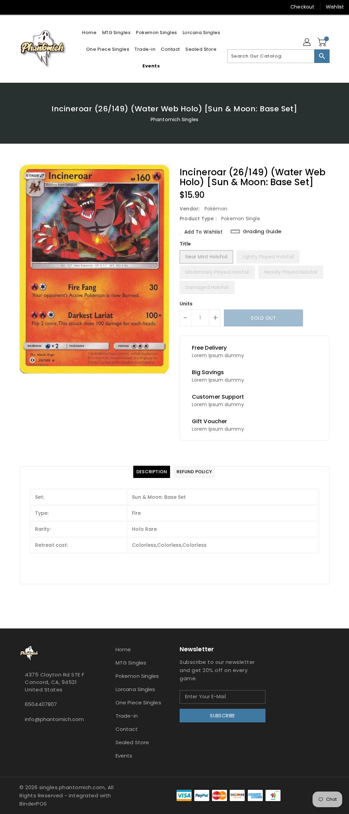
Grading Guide (262, 231)
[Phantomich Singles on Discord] (23, 7)
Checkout (302, 6)
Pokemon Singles (137, 676)
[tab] (151, 472)
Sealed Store (132, 742)
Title (185, 243)
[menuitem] (89, 32)
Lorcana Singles (135, 689)
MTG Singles (131, 662)
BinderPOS (33, 803)
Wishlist (335, 6)
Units (186, 303)
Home (123, 649)
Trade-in (127, 715)
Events (124, 755)
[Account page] (307, 42)
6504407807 (41, 704)
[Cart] (323, 42)
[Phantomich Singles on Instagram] (10, 7)
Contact (127, 729)
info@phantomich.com (54, 719)
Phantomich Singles (174, 119)
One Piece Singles (138, 702)
